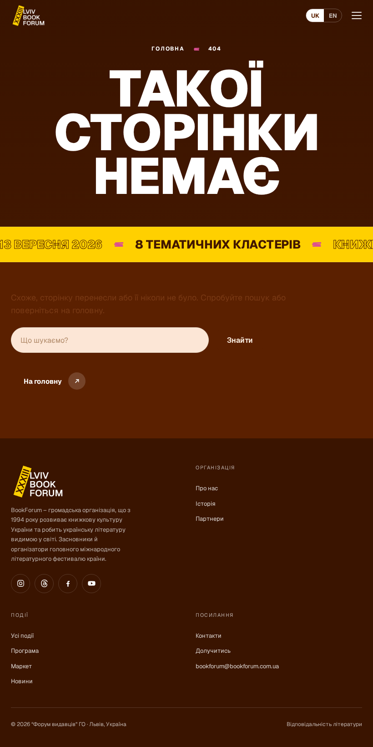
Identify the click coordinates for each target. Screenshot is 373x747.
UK (315, 16)
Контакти (209, 636)
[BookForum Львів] (28, 15)
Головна (167, 49)
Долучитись (213, 651)
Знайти (240, 340)
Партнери (210, 519)
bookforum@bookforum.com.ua (237, 666)
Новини (22, 681)
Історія (206, 504)
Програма (25, 651)
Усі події (22, 636)
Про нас (207, 488)
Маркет (21, 666)
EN (333, 16)
